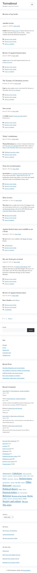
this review (16, 30)
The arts (25, 501)
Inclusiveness (25, 478)
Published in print (7, 459)
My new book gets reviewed (13, 259)
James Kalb (6, 391)
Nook (30, 239)
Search (4, 327)
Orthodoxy (23, 482)
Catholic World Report (21, 267)
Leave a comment (9, 44)
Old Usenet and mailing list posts (11, 555)
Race (19, 492)
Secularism (5, 498)
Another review (8, 23)
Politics (20, 489)
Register (5, 345)
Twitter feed (6, 551)
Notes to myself (7, 448)
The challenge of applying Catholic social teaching (16, 370)
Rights (30, 495)
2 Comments (8, 309)
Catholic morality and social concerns (13, 373)
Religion (7, 495)
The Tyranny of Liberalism (10, 530)
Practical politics (10, 492)
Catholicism (17, 473)
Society (25, 498)
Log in (4, 347)
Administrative (7, 473)
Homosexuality (10, 478)
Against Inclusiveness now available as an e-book (18, 230)
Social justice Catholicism (17, 498)
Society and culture (12, 501)
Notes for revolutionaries (12, 166)
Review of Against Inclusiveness (14, 53)
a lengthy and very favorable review (22, 173)
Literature (12, 482)
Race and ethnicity (23, 492)
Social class (9, 498)
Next (10, 318)
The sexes (7, 504)
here (18, 300)
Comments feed (7, 353)
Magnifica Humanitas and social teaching (14, 368)
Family (28, 475)
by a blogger (17, 90)
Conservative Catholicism (18, 475)
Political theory (10, 488)
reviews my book (18, 116)
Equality (25, 475)
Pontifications (6, 454)
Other (28, 482)
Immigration (16, 478)
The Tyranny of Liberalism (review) (15, 80)
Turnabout (10, 3)
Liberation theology (6, 482)
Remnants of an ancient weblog (11, 562)
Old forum (5, 451)
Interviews (5, 443)
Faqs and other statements (9, 441)
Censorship (5, 475)
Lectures (5, 446)
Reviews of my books (10, 39)
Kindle (24, 239)
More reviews (7, 197)
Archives (5, 514)
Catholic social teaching (27, 473)
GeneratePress (27, 570)
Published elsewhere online (12, 152)
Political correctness (17, 485)
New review (7, 108)
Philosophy (7, 485)
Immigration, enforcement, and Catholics (14, 378)
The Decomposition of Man (10, 538)
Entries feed (6, 350)
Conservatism (9, 475)
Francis (32, 475)
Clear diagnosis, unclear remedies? (20, 391)
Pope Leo (24, 489)
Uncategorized (8, 245)
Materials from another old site (11, 558)
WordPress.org (6, 355)
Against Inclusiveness (8, 534)
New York (17, 482)
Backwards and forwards (15, 408)
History (5, 479)
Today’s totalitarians (10, 136)
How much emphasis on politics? (11, 375)
